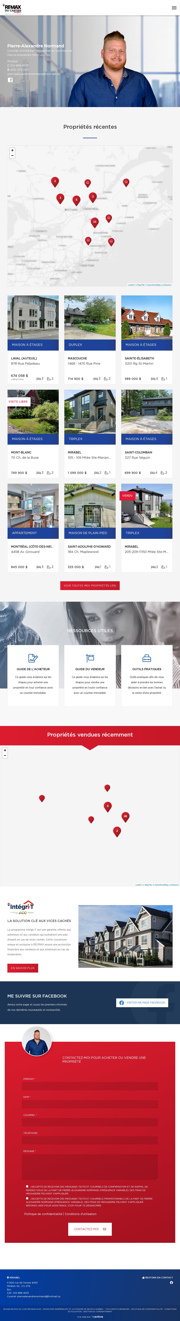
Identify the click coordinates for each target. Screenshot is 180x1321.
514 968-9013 (19, 65)
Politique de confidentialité (43, 1214)
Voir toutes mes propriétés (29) (90, 586)
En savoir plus (23, 968)
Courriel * (30, 1115)
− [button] (12, 155)
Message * (29, 1151)
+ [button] (12, 150)
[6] (76, 206)
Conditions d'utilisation (81, 1214)
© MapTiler (140, 284)
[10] (95, 228)
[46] (125, 822)
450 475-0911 (19, 69)
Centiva (97, 1317)
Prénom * (29, 1079)
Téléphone (30, 1133)
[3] (60, 204)
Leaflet (131, 284)
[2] (55, 187)
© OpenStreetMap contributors (158, 284)
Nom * (27, 1097)
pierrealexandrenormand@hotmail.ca (33, 74)
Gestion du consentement (97, 1312)
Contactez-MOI (87, 1229)
